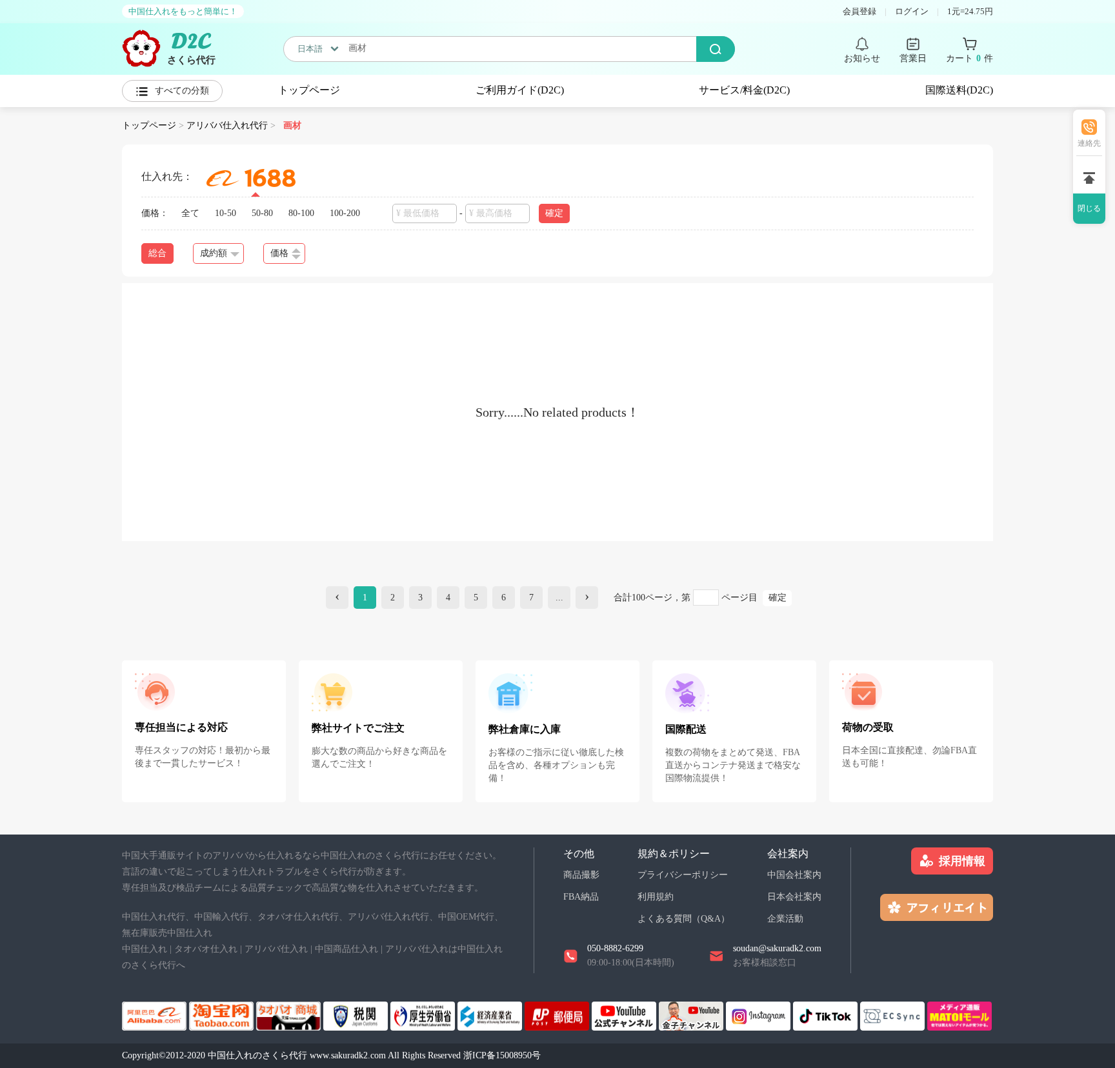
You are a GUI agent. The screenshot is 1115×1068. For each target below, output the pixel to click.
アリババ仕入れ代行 (227, 125)
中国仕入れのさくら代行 (257, 1055)
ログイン (912, 11)
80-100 (301, 213)
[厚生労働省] (423, 1015)
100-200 (345, 213)
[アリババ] (155, 1015)
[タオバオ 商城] (289, 1015)
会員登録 (859, 11)
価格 (279, 253)
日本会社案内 (794, 897)
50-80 (262, 213)
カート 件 (969, 58)
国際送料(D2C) (959, 89)
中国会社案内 (794, 875)
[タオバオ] (222, 1015)
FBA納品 (581, 897)
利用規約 (656, 897)
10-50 (225, 213)
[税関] (356, 1015)
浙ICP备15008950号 (502, 1055)
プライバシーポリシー (683, 875)
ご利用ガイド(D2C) (520, 89)
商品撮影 (581, 875)
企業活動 (785, 919)
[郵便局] (558, 1015)
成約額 (213, 253)
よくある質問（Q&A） (684, 919)
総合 (157, 253)
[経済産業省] (491, 1015)
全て (190, 213)
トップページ (309, 89)
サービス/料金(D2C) (744, 89)
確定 (777, 597)
